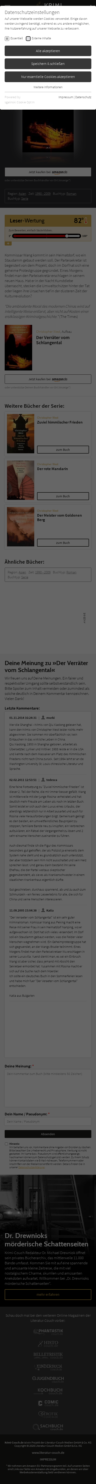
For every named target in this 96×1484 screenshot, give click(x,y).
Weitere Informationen (48, 87)
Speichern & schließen (48, 63)
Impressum (65, 97)
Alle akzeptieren (48, 50)
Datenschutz (83, 97)
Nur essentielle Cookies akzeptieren (48, 76)
